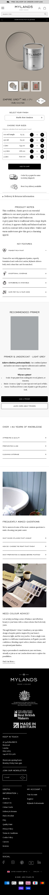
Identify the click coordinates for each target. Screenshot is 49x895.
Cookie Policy (8, 838)
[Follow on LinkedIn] (40, 863)
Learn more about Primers (24, 406)
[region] (24, 20)
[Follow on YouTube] (31, 863)
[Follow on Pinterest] (22, 863)
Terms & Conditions (10, 833)
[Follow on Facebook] (5, 863)
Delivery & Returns (10, 812)
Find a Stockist (8, 816)
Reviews (6, 846)
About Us (6, 799)
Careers (6, 842)
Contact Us (7, 803)
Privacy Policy (8, 829)
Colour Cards (8, 807)
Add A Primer (24, 399)
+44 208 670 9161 (9, 754)
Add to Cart (25, 166)
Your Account (32, 795)
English (36, 871)
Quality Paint (7, 825)
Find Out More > (9, 662)
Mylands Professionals (35, 803)
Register (30, 799)
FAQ (4, 820)
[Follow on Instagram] (13, 863)
